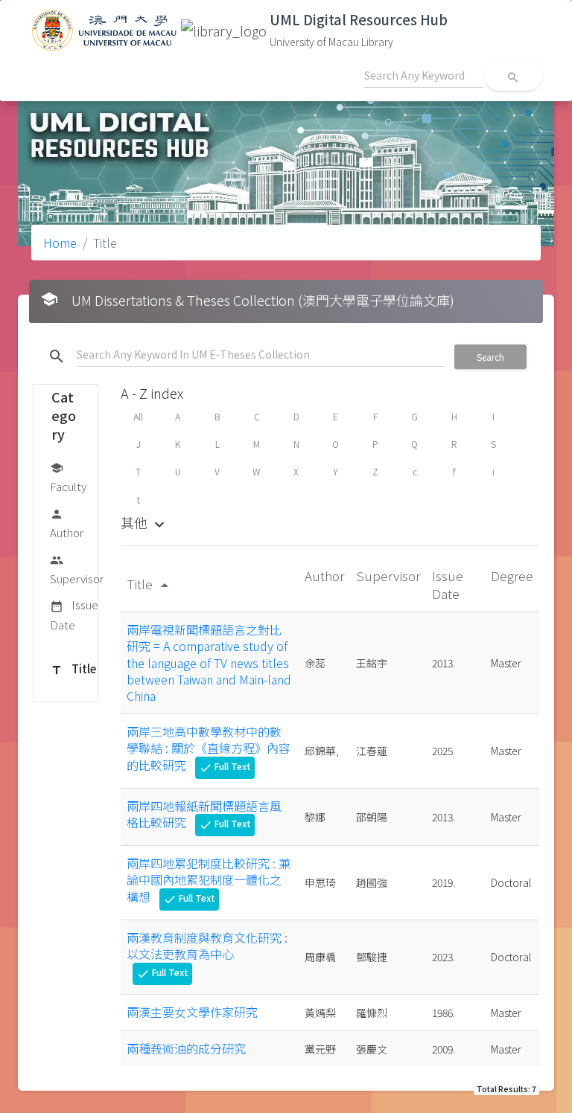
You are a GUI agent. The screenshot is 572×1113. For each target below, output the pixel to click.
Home (60, 242)
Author (66, 523)
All (138, 416)
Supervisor (77, 570)
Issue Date (74, 614)
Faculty (68, 477)
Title (73, 668)
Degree (512, 575)
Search (490, 356)
